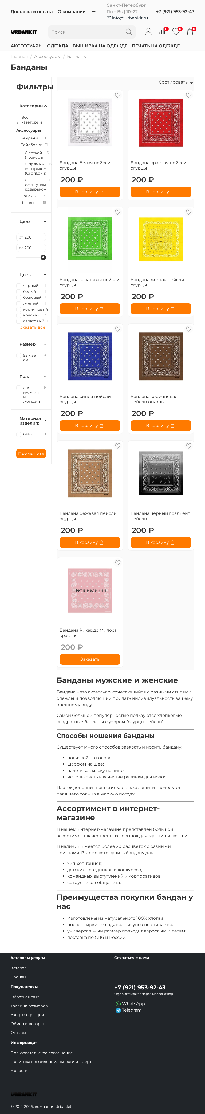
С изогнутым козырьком (35, 185)
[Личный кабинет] (148, 31)
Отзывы (18, 1032)
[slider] (43, 257)
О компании (72, 11)
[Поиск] (129, 32)
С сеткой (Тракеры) (35, 155)
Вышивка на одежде (100, 45)
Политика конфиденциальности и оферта (52, 1061)
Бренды (18, 977)
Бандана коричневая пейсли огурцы (154, 399)
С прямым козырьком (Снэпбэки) (35, 169)
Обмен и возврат (28, 1023)
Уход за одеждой (27, 1014)
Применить (31, 453)
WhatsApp (133, 1003)
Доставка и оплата (32, 11)
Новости (19, 1070)
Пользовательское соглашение (42, 1052)
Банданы (29, 138)
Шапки (27, 202)
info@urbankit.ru (129, 17)
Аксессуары (27, 45)
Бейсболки (31, 145)
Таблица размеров (29, 1006)
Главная (19, 56)
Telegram (131, 1010)
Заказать (90, 659)
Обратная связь (26, 996)
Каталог (18, 967)
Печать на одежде (156, 45)
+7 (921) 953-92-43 (175, 11)
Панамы (28, 196)
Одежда (57, 45)
